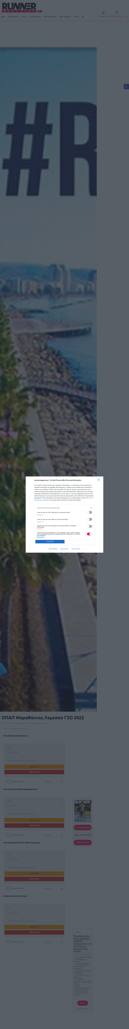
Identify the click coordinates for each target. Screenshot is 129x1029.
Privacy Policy (76, 549)
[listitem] (64, 508)
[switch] (89, 512)
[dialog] (64, 514)
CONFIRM (50, 541)
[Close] (99, 480)
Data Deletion (53, 549)
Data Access (64, 549)
